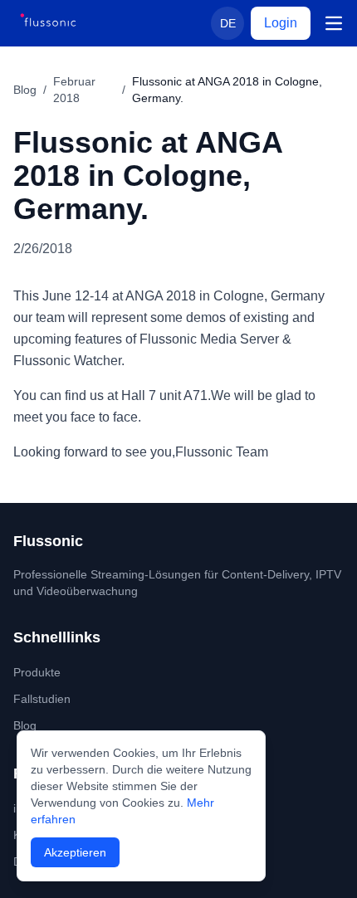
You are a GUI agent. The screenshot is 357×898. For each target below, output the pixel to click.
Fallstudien (42, 698)
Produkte (37, 672)
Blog (25, 89)
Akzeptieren (75, 852)
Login (280, 23)
